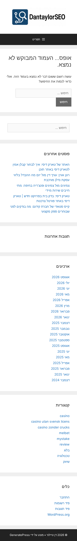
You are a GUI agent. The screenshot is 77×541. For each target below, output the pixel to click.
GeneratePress (20, 535)
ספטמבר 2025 (59, 340)
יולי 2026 (63, 283)
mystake (63, 439)
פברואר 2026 (60, 311)
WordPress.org (58, 514)
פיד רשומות (62, 503)
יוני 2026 (63, 288)
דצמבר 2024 (61, 380)
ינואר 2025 (62, 374)
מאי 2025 (63, 357)
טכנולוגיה (63, 456)
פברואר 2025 (60, 368)
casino (65, 416)
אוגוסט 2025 (61, 346)
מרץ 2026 (62, 306)
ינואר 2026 (62, 317)
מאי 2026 (63, 294)
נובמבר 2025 (60, 329)
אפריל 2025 (61, 363)
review (65, 444)
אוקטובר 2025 (60, 334)
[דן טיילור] (38, 17)
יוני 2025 (63, 351)
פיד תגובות (62, 509)
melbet (64, 433)
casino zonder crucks (54, 427)
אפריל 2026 (61, 300)
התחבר (65, 497)
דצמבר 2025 (61, 323)
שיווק (66, 462)
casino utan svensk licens (50, 421)
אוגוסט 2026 (61, 277)
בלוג (67, 450)
